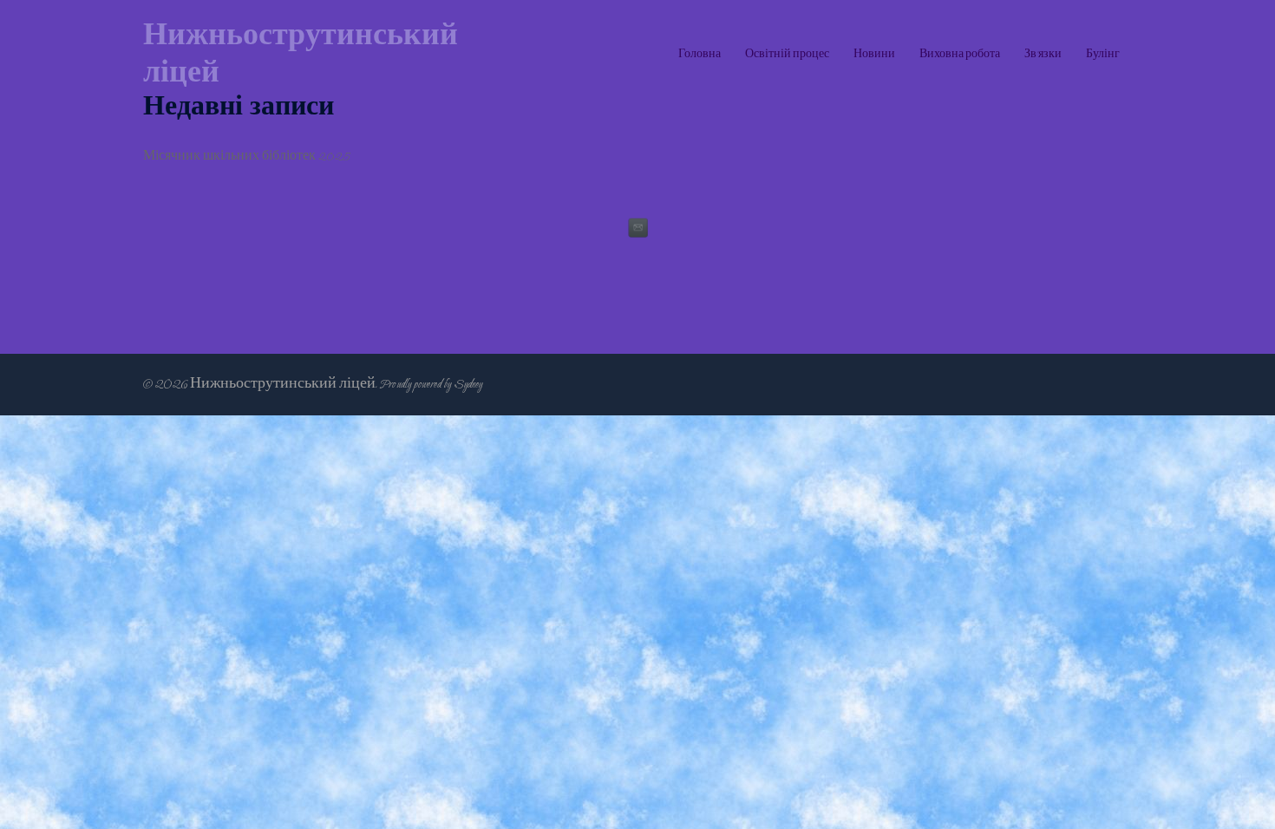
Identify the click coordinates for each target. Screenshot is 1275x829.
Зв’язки (1043, 54)
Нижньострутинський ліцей (300, 55)
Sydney (468, 383)
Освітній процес (787, 54)
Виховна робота (959, 54)
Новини (874, 54)
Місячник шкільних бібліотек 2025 (246, 156)
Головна (699, 54)
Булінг (1103, 54)
